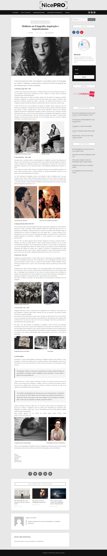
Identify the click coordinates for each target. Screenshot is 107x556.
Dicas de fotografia (40, 405)
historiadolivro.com (30, 183)
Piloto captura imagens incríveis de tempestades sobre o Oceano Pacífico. (57, 502)
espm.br (34, 119)
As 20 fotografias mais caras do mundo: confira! (82, 171)
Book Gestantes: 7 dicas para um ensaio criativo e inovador (82, 136)
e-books (67, 12)
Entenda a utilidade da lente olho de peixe (83, 131)
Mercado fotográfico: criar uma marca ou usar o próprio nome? (22, 502)
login (26, 541)
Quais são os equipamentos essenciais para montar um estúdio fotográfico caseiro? (83, 114)
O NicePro (15, 12)
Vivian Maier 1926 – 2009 (22, 307)
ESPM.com (16, 459)
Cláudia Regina (17, 457)
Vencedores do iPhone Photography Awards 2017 (39, 501)
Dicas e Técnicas (26, 12)
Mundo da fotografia (17, 461)
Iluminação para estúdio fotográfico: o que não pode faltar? (83, 120)
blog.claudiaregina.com (25, 415)
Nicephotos (45, 552)
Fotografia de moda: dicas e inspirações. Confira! (82, 166)
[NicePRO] (53, 5)
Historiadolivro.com (18, 460)
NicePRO (31, 33)
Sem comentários (49, 33)
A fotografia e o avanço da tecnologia (82, 126)
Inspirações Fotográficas (54, 12)
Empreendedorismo (39, 12)
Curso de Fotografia (17, 456)
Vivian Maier (16, 455)
